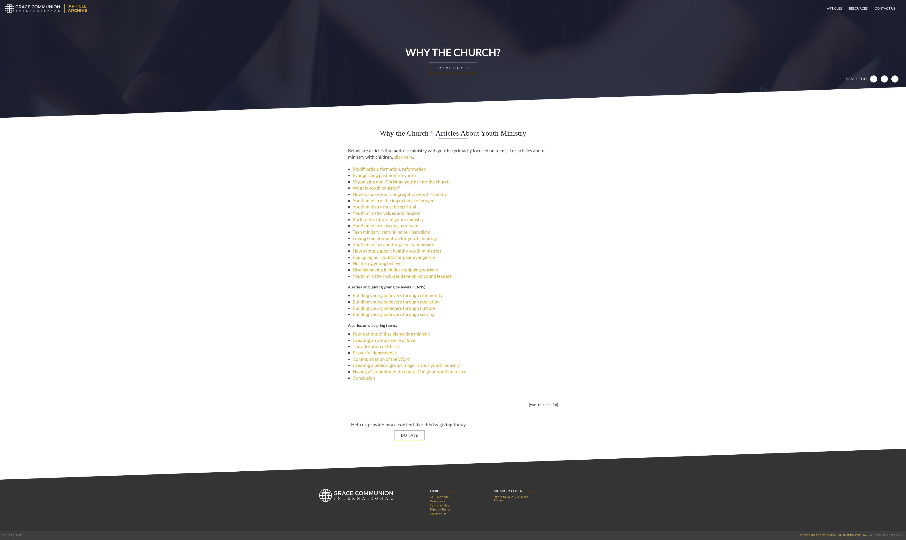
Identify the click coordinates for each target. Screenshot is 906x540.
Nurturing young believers (379, 263)
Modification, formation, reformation (389, 169)
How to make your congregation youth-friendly (400, 194)
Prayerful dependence (375, 352)
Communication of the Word (381, 359)
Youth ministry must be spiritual (384, 206)
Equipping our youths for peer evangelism (394, 257)
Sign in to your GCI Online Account (511, 498)
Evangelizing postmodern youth (384, 175)
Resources (858, 8)
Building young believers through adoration (396, 301)
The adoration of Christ (376, 346)
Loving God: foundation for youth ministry (395, 238)
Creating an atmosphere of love (384, 340)
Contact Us (885, 8)
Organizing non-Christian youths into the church (401, 181)
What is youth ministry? (376, 188)
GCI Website (439, 497)
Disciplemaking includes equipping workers (395, 269)
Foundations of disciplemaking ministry (392, 333)
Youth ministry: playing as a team (385, 225)
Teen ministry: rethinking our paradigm (391, 232)
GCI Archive (12, 535)
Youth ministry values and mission (386, 213)
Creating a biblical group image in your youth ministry (406, 365)
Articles (834, 8)
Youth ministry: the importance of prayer (393, 200)
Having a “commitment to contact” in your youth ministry (409, 371)
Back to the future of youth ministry (388, 219)
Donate (409, 435)
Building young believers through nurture (394, 308)
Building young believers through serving (394, 314)
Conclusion (364, 378)
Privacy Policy (440, 509)
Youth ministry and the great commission (393, 244)
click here (403, 157)
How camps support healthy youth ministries (397, 250)
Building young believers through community (398, 295)
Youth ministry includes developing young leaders (402, 276)
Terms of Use (439, 505)
